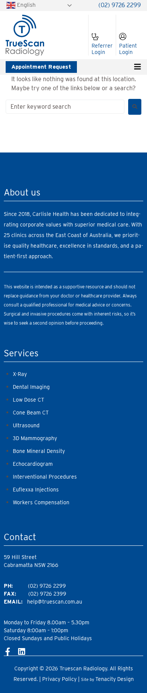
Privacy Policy (59, 679)
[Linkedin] (21, 652)
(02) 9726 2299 (119, 5)
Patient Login (128, 49)
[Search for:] (65, 107)
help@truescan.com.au (54, 602)
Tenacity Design (114, 679)
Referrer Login (102, 49)
